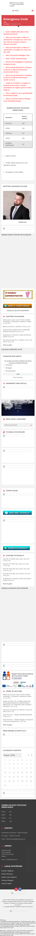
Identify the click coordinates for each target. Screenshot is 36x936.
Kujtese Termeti (11, 156)
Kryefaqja (6, 24)
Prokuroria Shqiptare (7, 880)
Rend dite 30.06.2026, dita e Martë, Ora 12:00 (16, 569)
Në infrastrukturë (11, 371)
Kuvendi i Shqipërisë (7, 871)
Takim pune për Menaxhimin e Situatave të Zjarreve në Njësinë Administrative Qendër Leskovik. (18, 77)
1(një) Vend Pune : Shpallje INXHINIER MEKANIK (17, 715)
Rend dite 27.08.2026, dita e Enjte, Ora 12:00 (16, 559)
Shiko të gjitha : (8, 584)
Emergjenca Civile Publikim (15, 172)
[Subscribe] (31, 425)
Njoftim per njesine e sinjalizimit (12, 326)
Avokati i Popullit (6, 883)
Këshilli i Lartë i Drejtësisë (9, 877)
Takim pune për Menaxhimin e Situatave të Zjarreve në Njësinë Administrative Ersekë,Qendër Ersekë (18, 70)
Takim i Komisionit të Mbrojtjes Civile (17, 55)
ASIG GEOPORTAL (23, 310)
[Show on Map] (32, 11)
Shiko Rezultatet (18, 377)
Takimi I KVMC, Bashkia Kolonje (16, 58)
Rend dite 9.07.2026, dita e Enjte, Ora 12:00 (15, 564)
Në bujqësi (9, 368)
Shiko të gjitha (7, 725)
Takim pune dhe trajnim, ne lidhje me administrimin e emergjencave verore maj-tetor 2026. (17, 50)
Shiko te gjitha (7, 345)
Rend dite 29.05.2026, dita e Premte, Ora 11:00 (16, 573)
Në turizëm (9, 365)
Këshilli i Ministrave (7, 874)
